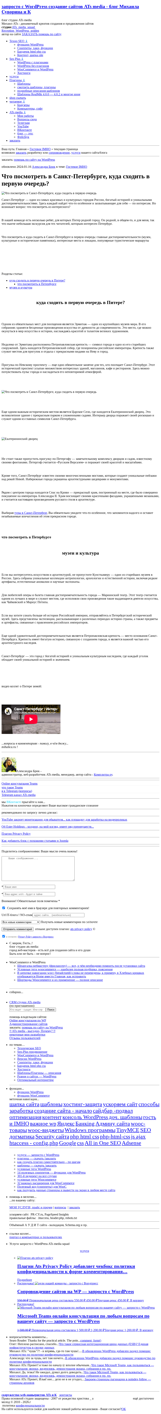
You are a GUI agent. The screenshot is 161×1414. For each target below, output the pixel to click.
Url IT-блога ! (17, 915)
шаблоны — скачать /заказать (37, 1165)
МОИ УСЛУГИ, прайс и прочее (30, 1207)
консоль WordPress (85, 1117)
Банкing (85, 1123)
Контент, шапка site (30, 55)
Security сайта (52, 1136)
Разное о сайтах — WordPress (36, 1076)
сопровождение (59, 152)
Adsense (131, 1143)
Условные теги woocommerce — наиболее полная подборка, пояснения (65, 969)
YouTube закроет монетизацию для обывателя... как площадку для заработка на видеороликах (64, 819)
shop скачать (17, 97)
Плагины (17, 80)
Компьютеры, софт (30, 108)
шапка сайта (24, 1104)
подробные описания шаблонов (38, 90)
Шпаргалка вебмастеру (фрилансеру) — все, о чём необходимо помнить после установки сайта (81, 965)
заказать (14, 140)
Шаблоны (23, 83)
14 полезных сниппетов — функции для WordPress (51, 1172)
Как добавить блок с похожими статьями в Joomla (35, 840)
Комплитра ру (103, 774)
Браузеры (23, 105)
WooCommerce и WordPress (35, 69)
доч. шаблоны (125, 1117)
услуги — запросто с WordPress (38, 1155)
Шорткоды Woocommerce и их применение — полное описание (60, 980)
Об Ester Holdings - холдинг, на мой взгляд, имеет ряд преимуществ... (48, 826)
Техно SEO (18, 41)
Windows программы (90, 1130)
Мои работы (25, 115)
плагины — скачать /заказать (36, 1158)
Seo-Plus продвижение (32, 1051)
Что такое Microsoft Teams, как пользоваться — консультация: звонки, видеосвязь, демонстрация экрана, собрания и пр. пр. (81, 1366)
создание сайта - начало (63, 1110)
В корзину (137, 1300)
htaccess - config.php (33, 1143)
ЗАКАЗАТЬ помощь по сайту (41, 34)
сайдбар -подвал (113, 1110)
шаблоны (51, 1104)
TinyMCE (127, 1130)
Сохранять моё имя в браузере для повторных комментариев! (47, 908)
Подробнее (24, 1279)
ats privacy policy (81, 929)
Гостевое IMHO (40, 149)
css (80, 1143)
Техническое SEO (29, 1048)
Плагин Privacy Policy (16, 833)
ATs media (17, 112)
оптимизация (25, 1117)
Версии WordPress (29, 1058)
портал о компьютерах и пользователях (35, 1237)
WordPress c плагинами (32, 62)
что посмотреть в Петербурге (36, 284)
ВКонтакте (24, 130)
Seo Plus (16, 58)
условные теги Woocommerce (36, 1179)
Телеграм (23, 123)
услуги (14, 76)
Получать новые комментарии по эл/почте (69, 922)
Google (67, 1143)
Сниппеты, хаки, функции (35, 48)
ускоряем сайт (120, 1104)
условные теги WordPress (34, 1169)
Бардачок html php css (31, 51)
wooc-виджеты (46, 1130)
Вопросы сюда (27, 119)
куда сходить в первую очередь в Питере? (37, 280)
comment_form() (90, 1340)
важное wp (43, 1123)
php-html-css (115, 1136)
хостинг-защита (82, 1104)
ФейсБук (23, 137)
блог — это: (25, 133)
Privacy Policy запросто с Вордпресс (36, 936)
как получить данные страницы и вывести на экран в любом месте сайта (66, 1190)
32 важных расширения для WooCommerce (45, 1183)
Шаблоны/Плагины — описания (39, 1073)
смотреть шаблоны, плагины (36, 87)
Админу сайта (112, 1123)
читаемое (17, 101)
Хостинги (23, 73)
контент (52, 1117)
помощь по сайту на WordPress (34, 159)
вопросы (60, 1207)
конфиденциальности (30, 1405)
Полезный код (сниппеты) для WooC (42, 1186)
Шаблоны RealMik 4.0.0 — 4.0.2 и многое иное (48, 94)
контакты (65, 1395)
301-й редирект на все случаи (37, 1176)
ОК (123, 1409)
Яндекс (66, 1123)
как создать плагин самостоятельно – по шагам (48, 1162)
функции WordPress (30, 44)
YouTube (23, 126)
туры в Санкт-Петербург (30, 512)
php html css (84, 1136)
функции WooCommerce (33, 1095)
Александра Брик (43, 166)
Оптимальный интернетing (35, 1080)
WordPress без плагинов (33, 66)
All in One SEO (103, 1143)
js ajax (138, 1136)
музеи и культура (20, 287)
